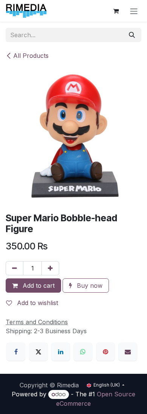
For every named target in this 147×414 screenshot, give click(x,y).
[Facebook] (16, 352)
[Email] (128, 352)
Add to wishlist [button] (36, 303)
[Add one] (50, 268)
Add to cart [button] (38, 285)
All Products (31, 55)
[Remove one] (14, 268)
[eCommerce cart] (115, 10)
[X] (38, 352)
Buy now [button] (89, 285)
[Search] (131, 35)
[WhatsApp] (83, 352)
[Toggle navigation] (133, 11)
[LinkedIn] (61, 352)
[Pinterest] (105, 352)
